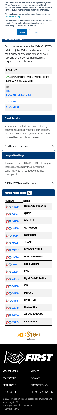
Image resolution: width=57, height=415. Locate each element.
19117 (15, 264)
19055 (15, 243)
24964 (15, 315)
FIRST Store (9, 385)
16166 (15, 221)
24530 (15, 308)
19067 (15, 250)
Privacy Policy (12, 16)
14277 (15, 214)
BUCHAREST (12, 107)
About (35, 371)
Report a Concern (42, 392)
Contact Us (9, 378)
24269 (15, 293)
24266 (15, 286)
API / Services (10, 371)
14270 (15, 206)
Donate (35, 378)
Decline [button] (34, 32)
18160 (15, 228)
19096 (15, 257)
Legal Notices (10, 392)
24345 (15, 300)
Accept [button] (22, 32)
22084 (15, 271)
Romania (11, 101)
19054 (15, 235)
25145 (15, 322)
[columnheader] (14, 201)
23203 (15, 279)
